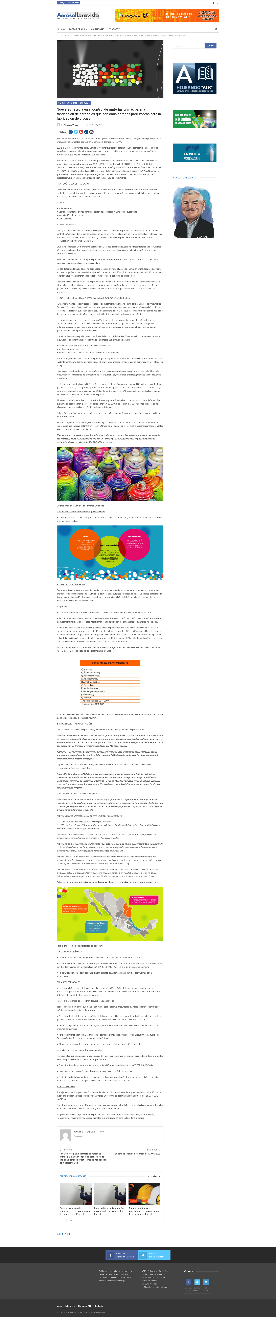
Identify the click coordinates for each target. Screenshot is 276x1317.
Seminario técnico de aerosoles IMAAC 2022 (138, 1153)
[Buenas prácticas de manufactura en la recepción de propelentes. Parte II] (76, 1194)
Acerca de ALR (77, 29)
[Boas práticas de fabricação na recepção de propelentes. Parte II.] (110, 1194)
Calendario (97, 29)
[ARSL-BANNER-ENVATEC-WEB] (194, 153)
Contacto (114, 29)
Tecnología (84, 103)
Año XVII (61, 103)
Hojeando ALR (85, 1306)
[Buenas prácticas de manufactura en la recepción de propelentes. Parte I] (144, 1194)
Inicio (61, 29)
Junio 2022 (72, 103)
